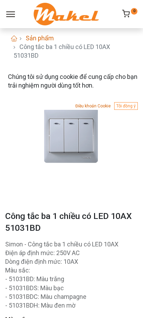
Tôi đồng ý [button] (126, 106)
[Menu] (11, 14)
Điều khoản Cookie (93, 106)
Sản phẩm (40, 38)
